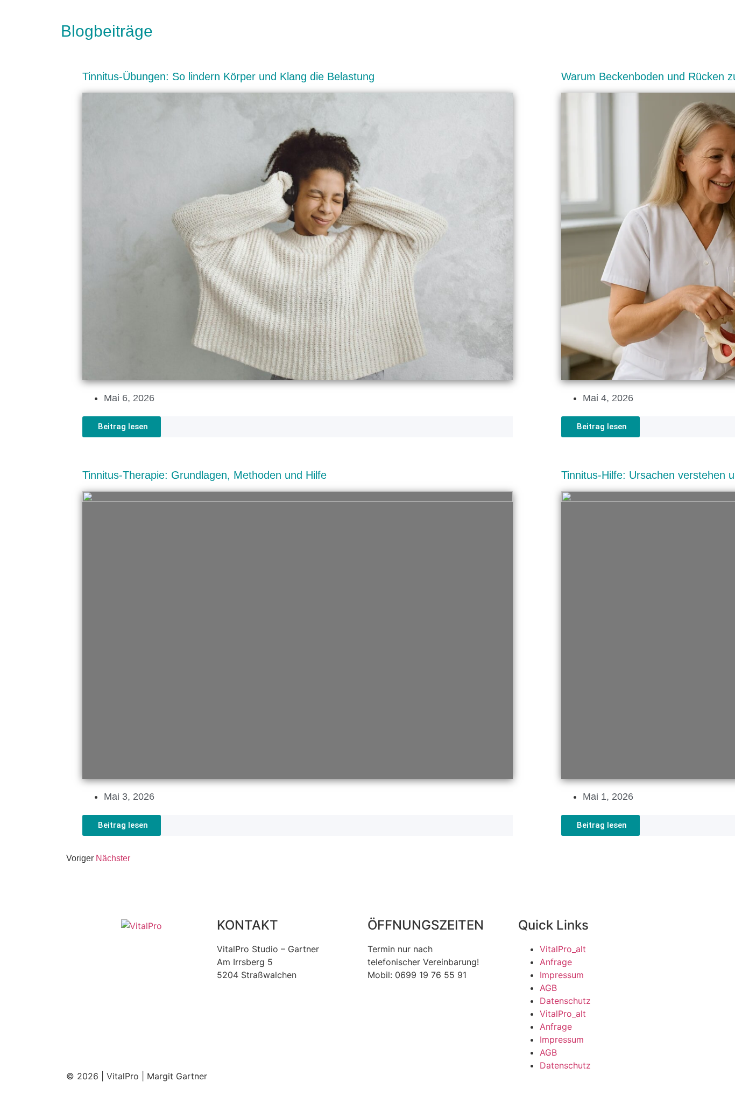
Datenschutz (565, 1000)
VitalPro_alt (563, 949)
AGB (548, 987)
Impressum (562, 974)
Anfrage (556, 962)
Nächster (113, 858)
